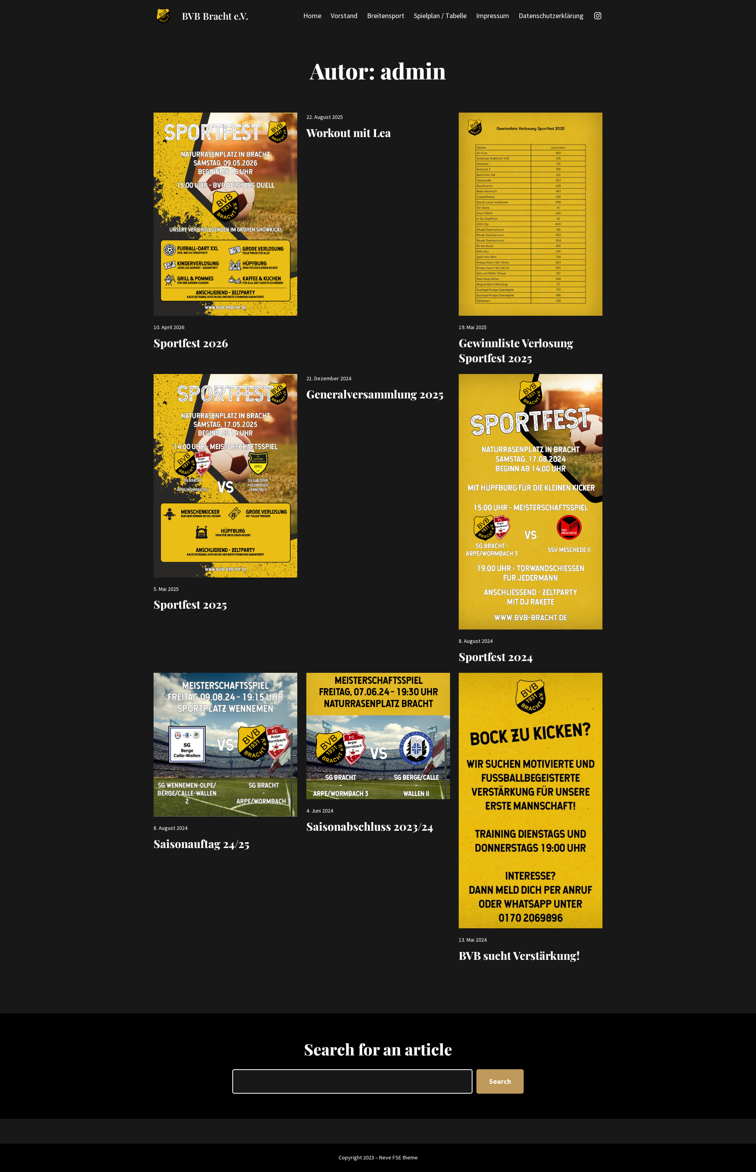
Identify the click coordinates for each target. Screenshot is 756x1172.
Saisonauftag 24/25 (201, 843)
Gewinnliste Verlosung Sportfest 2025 (516, 350)
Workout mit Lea (348, 132)
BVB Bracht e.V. (215, 15)
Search (500, 1081)
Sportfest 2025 (190, 604)
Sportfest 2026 (191, 342)
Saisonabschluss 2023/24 (369, 826)
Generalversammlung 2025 (374, 394)
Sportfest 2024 (496, 656)
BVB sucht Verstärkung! (519, 955)
